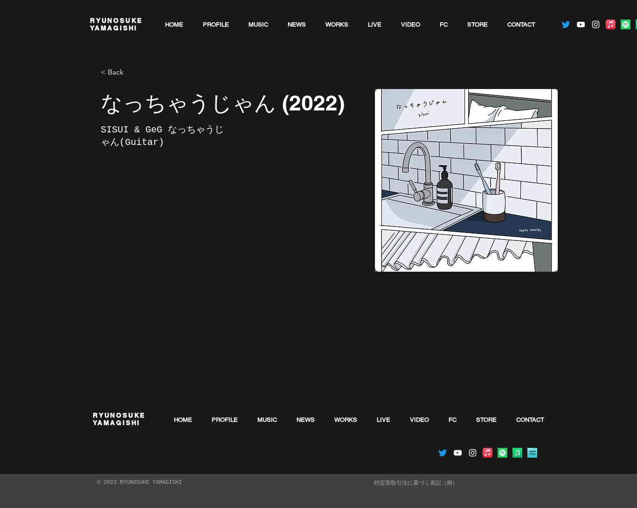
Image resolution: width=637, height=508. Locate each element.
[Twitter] (566, 24)
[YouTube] (581, 24)
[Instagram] (596, 24)
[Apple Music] (611, 24)
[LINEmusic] (517, 453)
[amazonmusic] (532, 453)
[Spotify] (625, 24)
